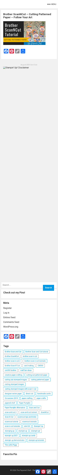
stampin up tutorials (36, 440)
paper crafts (41, 398)
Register (7, 308)
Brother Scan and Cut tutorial (36, 352)
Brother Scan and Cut (13, 352)
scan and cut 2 (10, 412)
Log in (6, 312)
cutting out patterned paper (36, 375)
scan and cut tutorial (29, 412)
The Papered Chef (24, 470)
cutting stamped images (14, 384)
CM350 (40, 366)
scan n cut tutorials (12, 426)
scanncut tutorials (29, 422)
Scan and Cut (34, 408)
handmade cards (44, 394)
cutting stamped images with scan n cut (20, 389)
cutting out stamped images (16, 380)
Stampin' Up (38, 426)
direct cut (29, 394)
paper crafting (27, 398)
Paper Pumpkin (24, 403)
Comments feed (11, 322)
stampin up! (35, 431)
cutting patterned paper (40, 380)
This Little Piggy (11, 445)
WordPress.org (10, 326)
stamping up (9, 431)
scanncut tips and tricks (26, 417)
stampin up (22, 431)
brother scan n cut (30, 356)
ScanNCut (45, 412)
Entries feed (9, 317)
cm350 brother (10, 370)
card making (29, 366)
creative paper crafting (13, 375)
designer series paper (13, 394)
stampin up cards (28, 436)
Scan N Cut (9, 417)
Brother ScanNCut (12, 356)
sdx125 (27, 426)
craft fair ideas (26, 370)
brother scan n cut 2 (12, 361)
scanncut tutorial (11, 422)
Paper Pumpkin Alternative (15, 408)
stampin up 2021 (11, 436)
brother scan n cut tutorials (35, 361)
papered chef (10, 403)
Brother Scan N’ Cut (12, 366)
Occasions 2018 (11, 398)
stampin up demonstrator (14, 440)
